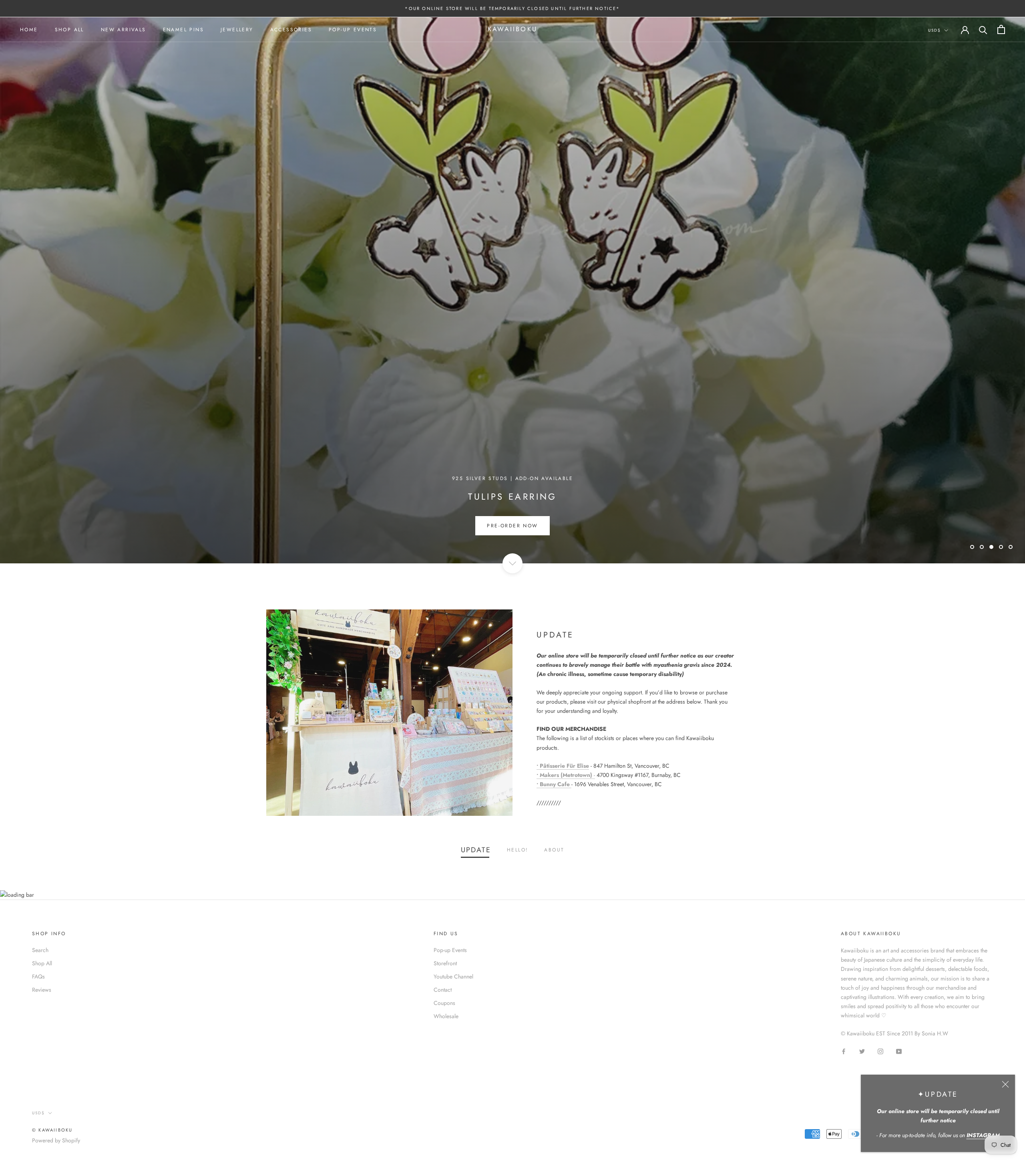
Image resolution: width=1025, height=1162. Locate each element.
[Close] (1005, 1084)
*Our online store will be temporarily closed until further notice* (512, 8)
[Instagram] (880, 1050)
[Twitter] (862, 1050)
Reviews (41, 990)
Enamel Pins (183, 29)
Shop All (69, 29)
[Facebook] (843, 1050)
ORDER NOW (512, 525)
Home (29, 29)
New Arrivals (123, 29)
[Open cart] (1001, 29)
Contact (443, 990)
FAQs (38, 976)
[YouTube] (899, 1050)
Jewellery (237, 29)
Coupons (444, 1003)
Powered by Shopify (56, 1140)
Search (40, 950)
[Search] (983, 29)
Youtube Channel (453, 976)
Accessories (291, 29)
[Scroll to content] (512, 563)
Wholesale (446, 1016)
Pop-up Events (353, 29)
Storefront (445, 963)
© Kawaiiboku (52, 1130)
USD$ (934, 30)
